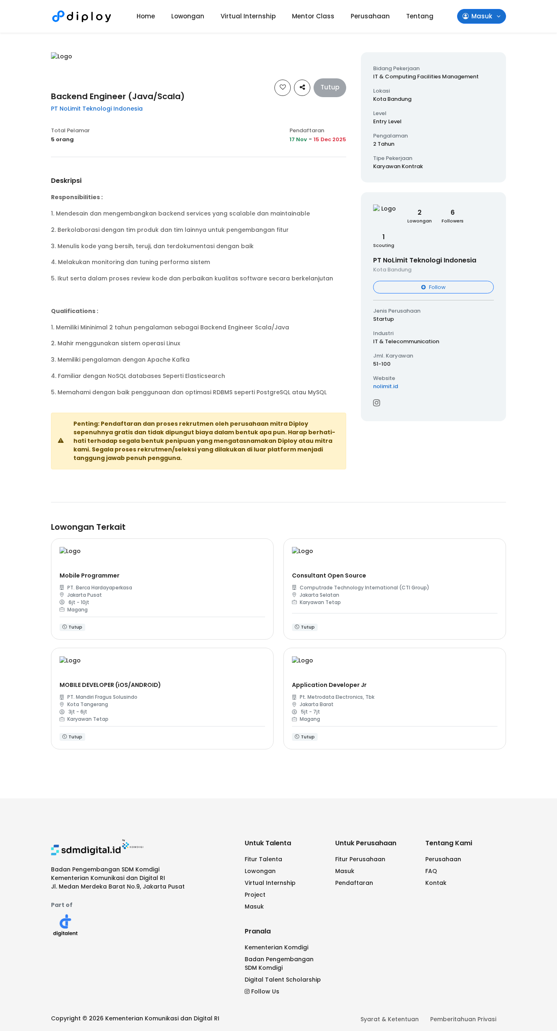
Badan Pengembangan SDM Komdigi (279, 963)
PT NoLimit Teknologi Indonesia (97, 108)
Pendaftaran (354, 883)
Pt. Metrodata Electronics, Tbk (337, 696)
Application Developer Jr (329, 685)
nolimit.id (385, 386)
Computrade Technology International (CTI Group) (364, 587)
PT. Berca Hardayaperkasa (99, 587)
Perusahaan (370, 16)
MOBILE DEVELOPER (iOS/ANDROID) (110, 685)
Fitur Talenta (263, 859)
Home (146, 16)
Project (255, 895)
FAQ (431, 871)
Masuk (254, 906)
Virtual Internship (248, 16)
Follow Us (265, 991)
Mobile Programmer (89, 575)
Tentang (419, 16)
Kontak (435, 883)
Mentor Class (313, 16)
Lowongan (187, 16)
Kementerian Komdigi (276, 947)
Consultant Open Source (329, 575)
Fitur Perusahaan (360, 859)
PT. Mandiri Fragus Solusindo (102, 696)
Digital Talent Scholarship (283, 979)
